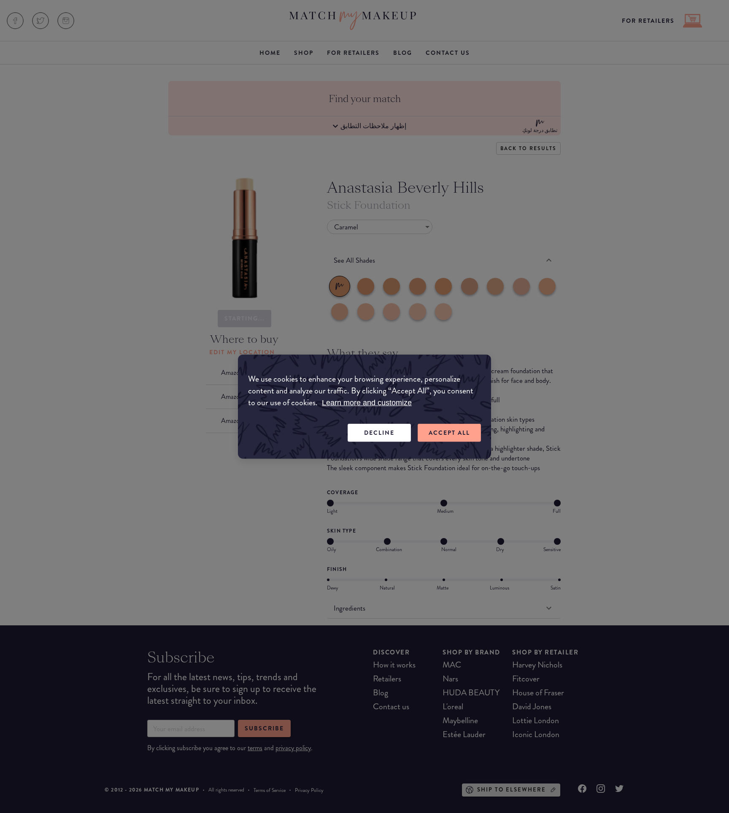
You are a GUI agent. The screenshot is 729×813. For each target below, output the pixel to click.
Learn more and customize (367, 402)
